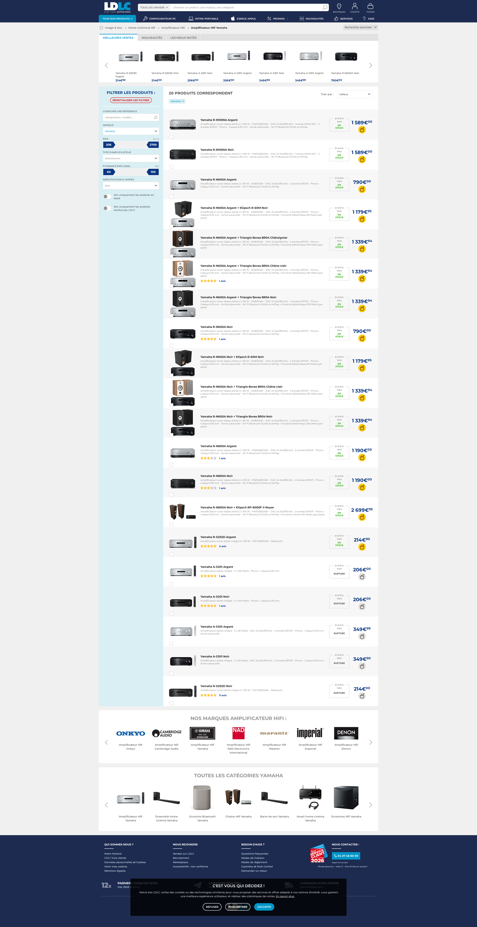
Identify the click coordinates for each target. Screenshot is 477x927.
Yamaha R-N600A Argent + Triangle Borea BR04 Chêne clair (243, 266)
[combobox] (154, 7)
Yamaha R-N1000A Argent (219, 120)
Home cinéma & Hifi (141, 27)
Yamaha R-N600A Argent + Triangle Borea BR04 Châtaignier (243, 237)
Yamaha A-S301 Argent (216, 626)
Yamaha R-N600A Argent (218, 179)
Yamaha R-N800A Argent (218, 446)
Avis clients (119, 857)
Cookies (141, 862)
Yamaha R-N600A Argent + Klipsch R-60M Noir (234, 208)
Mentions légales (115, 870)
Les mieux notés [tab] (183, 37)
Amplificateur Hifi (173, 27)
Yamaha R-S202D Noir (216, 686)
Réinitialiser (131, 100)
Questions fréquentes (254, 853)
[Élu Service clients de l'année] (319, 861)
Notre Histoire (113, 853)
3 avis (222, 546)
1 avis (222, 280)
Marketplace (180, 862)
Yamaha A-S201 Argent (216, 567)
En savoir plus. (285, 896)
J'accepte (264, 907)
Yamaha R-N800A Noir (216, 476)
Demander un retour (254, 870)
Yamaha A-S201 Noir (214, 596)
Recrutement (181, 857)
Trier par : (327, 94)
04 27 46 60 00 (348, 856)
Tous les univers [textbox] (152, 7)
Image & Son (113, 27)
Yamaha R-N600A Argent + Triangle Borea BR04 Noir (238, 297)
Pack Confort (265, 866)
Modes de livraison (252, 857)
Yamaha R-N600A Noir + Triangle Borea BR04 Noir (236, 416)
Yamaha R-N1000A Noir (217, 149)
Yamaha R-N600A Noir (216, 327)
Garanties (247, 866)
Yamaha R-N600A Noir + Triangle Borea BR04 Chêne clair (241, 386)
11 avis (222, 695)
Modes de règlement (254, 862)
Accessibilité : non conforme (190, 866)
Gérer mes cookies (115, 866)
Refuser (212, 907)
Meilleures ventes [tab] (118, 37)
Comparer (178, 137)
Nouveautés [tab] (152, 37)
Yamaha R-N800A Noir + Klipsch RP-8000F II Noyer (237, 507)
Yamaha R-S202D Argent (218, 537)
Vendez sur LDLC (183, 853)
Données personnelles (118, 862)
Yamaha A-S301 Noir (214, 656)
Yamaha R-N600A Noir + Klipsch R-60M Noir (232, 357)
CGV (107, 857)
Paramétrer (237, 907)
